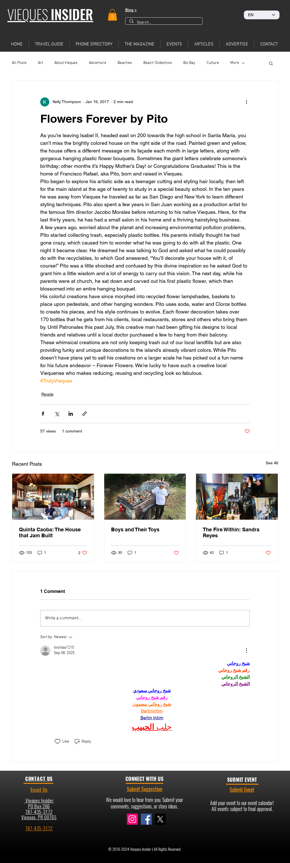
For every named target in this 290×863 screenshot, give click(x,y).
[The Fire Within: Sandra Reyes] (237, 497)
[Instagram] (132, 819)
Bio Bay (189, 62)
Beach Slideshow (157, 62)
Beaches (125, 62)
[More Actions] (246, 650)
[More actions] (246, 102)
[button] (112, 15)
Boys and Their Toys (135, 529)
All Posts (19, 62)
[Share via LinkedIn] (70, 413)
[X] (160, 819)
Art (40, 62)
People (47, 394)
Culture (213, 62)
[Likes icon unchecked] (57, 741)
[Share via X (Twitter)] (56, 413)
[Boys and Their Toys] (145, 497)
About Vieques (66, 62)
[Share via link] (84, 413)
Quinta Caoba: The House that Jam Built (50, 532)
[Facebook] (146, 819)
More (234, 62)
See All (272, 463)
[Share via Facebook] (43, 413)
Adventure (97, 62)
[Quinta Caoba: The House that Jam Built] (53, 497)
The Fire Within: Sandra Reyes (231, 532)
